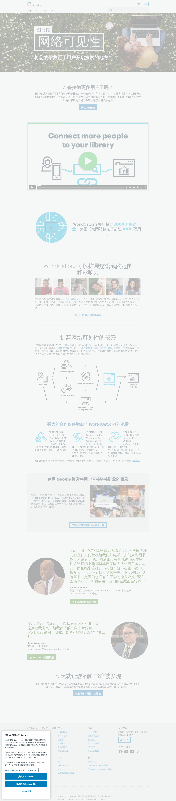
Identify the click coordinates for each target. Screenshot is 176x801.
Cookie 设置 (26, 791)
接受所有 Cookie (26, 776)
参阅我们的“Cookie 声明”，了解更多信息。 (21, 770)
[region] (26, 765)
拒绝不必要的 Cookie (26, 784)
